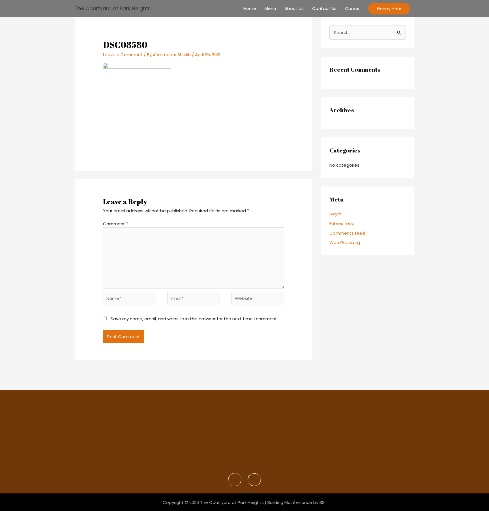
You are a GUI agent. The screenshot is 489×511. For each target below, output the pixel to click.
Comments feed (347, 233)
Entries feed (342, 223)
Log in (335, 214)
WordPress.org (344, 242)
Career (352, 8)
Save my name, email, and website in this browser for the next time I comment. (194, 319)
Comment (115, 224)
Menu (270, 8)
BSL (322, 502)
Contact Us (324, 8)
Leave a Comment (123, 55)
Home (249, 8)
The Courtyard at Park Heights (113, 8)
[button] (389, 8)
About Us (294, 8)
